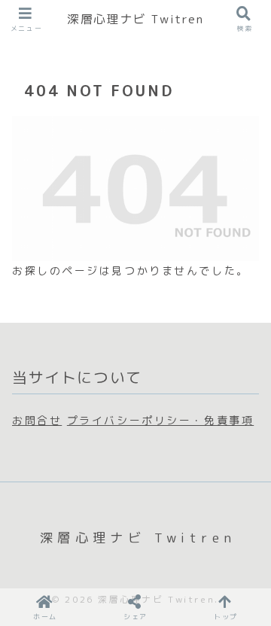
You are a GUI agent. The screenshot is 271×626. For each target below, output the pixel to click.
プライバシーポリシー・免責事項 (160, 420)
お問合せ (37, 420)
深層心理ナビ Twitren (135, 19)
